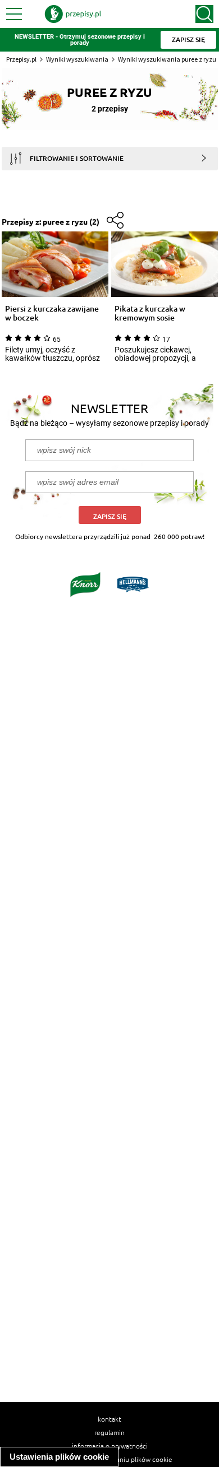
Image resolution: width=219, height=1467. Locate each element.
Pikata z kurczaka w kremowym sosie (150, 313)
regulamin (109, 1432)
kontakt (109, 1418)
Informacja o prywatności (110, 1445)
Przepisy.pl (21, 59)
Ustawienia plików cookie (59, 1456)
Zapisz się (109, 516)
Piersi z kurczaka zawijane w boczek (52, 313)
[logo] (73, 14)
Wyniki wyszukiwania (77, 59)
